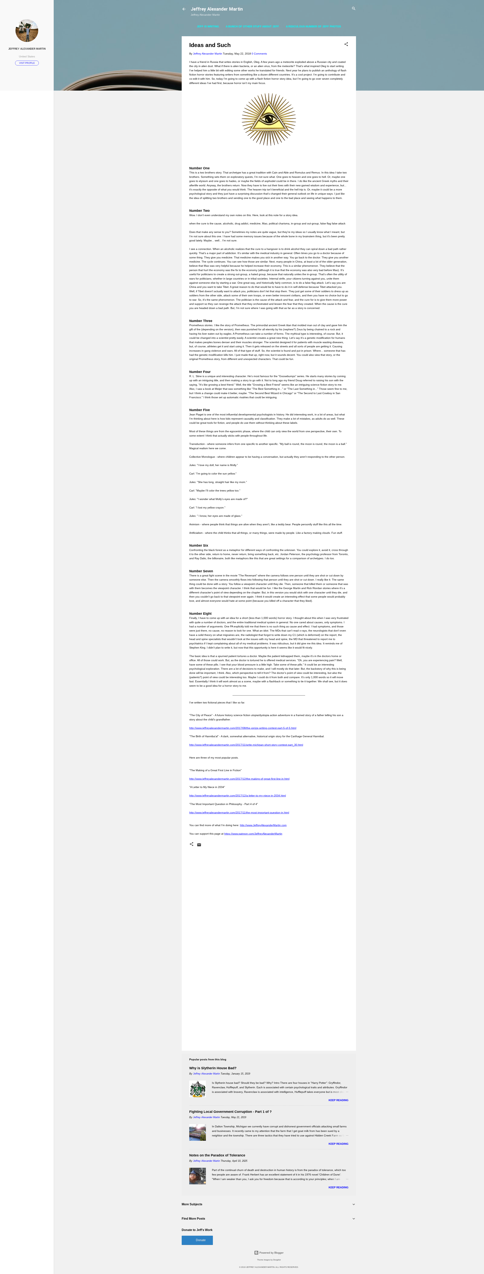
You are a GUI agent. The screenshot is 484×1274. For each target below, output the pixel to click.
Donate (201, 1240)
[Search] (353, 9)
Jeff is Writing (208, 26)
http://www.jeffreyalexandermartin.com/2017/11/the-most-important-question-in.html (239, 812)
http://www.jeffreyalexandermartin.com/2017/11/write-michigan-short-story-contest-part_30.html (246, 744)
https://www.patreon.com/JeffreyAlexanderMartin (253, 833)
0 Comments (259, 53)
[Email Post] (199, 846)
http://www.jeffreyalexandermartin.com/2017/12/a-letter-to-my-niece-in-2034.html (237, 795)
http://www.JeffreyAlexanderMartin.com (263, 825)
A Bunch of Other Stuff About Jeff (252, 26)
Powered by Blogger (271, 1252)
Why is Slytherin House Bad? (213, 1068)
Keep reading (338, 1100)
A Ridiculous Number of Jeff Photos (313, 26)
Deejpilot (277, 1260)
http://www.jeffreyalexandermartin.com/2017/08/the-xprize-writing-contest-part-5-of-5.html (242, 727)
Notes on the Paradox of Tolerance (217, 1155)
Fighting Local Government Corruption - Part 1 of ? (230, 1112)
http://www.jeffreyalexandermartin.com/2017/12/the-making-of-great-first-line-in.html (239, 778)
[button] (346, 44)
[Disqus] (269, 896)
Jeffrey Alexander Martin (217, 9)
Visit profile (27, 63)
